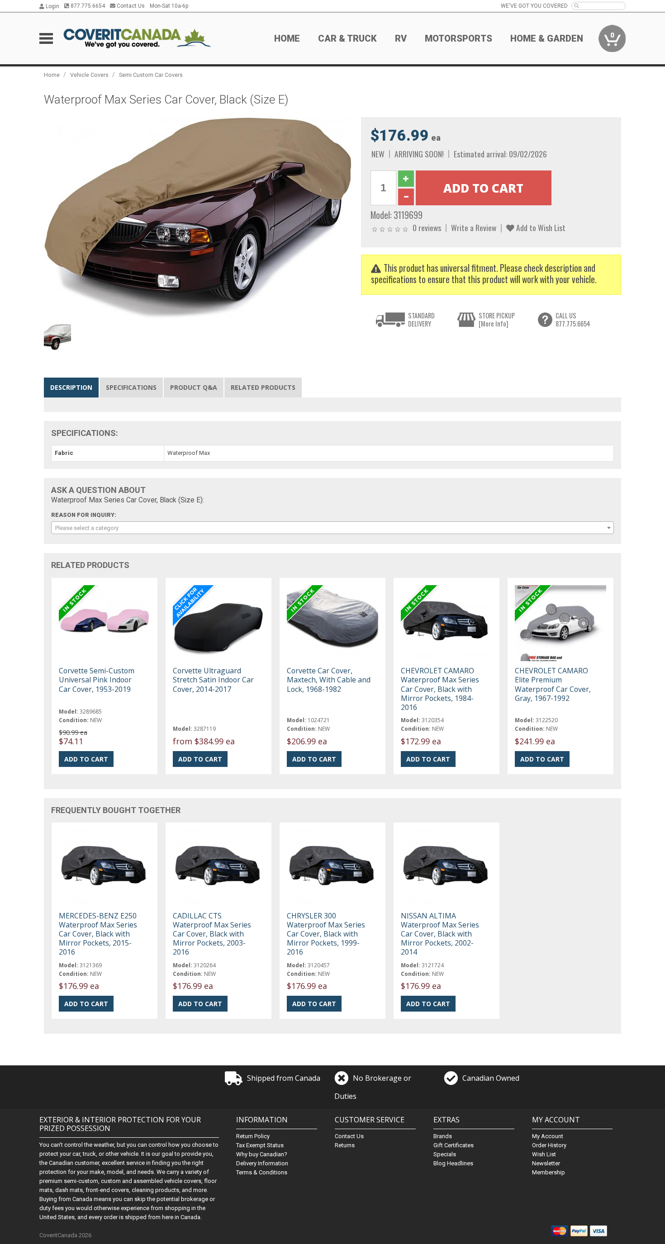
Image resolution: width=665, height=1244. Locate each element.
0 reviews (427, 227)
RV (401, 38)
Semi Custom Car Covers (151, 74)
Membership (548, 1172)
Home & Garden (546, 38)
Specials (444, 1154)
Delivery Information (262, 1163)
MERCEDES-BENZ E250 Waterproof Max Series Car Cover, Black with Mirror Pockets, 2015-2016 (98, 934)
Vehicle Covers (89, 74)
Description (71, 387)
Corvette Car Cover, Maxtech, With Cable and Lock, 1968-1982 (328, 680)
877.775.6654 (87, 6)
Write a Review (473, 227)
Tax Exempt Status (260, 1145)
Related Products (263, 387)
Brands (442, 1136)
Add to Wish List (539, 227)
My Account (547, 1136)
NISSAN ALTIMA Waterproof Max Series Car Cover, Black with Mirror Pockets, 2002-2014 (440, 934)
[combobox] (332, 527)
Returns (345, 1145)
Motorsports (458, 38)
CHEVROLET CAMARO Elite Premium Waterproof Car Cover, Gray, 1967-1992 (553, 684)
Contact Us (130, 6)
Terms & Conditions (261, 1172)
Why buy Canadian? (261, 1154)
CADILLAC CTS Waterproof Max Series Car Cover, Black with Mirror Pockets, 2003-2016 (212, 934)
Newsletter (546, 1163)
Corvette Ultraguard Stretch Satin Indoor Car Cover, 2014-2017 (213, 680)
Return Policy (253, 1136)
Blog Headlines (453, 1163)
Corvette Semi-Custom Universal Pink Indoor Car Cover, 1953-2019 (96, 680)
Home (287, 38)
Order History (549, 1145)
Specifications (131, 387)
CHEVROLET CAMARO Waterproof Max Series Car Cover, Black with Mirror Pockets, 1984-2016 (440, 689)
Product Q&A (193, 387)
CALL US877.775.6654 (573, 319)
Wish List (544, 1154)
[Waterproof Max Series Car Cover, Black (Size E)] (198, 217)
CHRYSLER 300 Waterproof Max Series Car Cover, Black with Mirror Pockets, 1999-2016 (326, 934)
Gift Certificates (453, 1145)
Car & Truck (347, 38)
